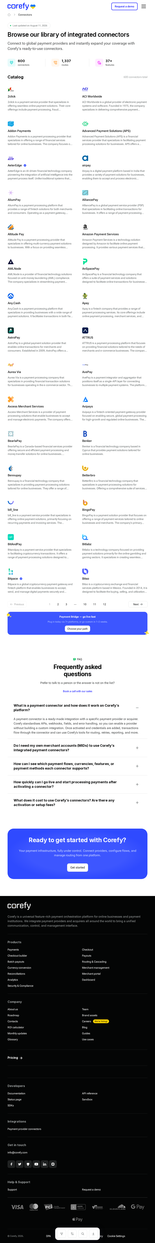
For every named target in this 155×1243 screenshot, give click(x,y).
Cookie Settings (116, 1236)
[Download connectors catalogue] (93, 1234)
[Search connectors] (83, 1234)
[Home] (9, 14)
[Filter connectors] (61, 1234)
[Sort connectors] (72, 1234)
